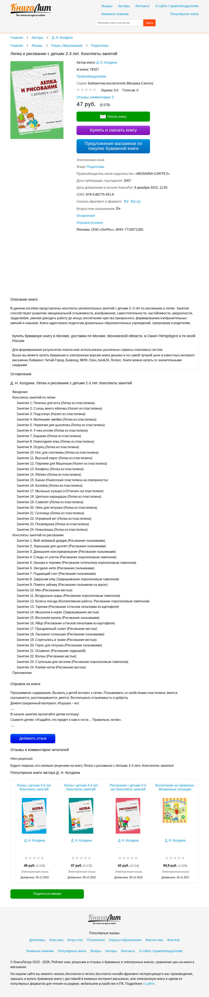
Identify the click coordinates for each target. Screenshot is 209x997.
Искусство (75, 940)
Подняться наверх (47, 893)
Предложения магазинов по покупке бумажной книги (113, 146)
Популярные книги (184, 14)
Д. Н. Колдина (106, 62)
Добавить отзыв (33, 738)
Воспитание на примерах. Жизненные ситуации (175, 787)
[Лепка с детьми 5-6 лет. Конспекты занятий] (34, 816)
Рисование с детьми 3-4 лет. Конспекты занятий (128, 787)
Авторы (124, 6)
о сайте (148, 983)
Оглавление (86, 215)
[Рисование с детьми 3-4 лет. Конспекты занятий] (128, 816)
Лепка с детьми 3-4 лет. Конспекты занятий (81, 787)
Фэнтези (173, 940)
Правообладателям (91, 76)
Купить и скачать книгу (113, 130)
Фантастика (154, 940)
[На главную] (30, 10)
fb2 (126, 201)
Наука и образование (125, 940)
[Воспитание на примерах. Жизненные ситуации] (175, 816)
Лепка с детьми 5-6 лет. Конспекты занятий (34, 787)
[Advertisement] (84, 265)
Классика (56, 940)
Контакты (143, 6)
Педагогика (95, 166)
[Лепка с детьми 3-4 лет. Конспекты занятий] (81, 816)
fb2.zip (136, 201)
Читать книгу (117, 116)
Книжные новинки (115, 14)
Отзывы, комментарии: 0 (95, 97)
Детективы (37, 940)
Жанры (106, 6)
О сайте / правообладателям (177, 6)
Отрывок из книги (90, 222)
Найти (149, 22)
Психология (96, 940)
